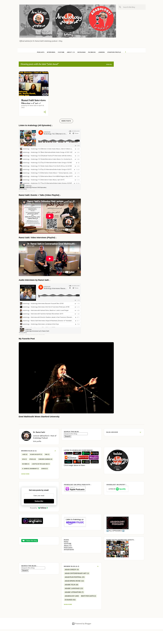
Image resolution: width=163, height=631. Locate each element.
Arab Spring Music (73, 581)
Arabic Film (70, 585)
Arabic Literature (73, 592)
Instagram (81, 52)
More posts (66, 121)
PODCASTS (40, 52)
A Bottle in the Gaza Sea (40, 464)
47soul (32, 459)
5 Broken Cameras (45, 459)
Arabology (70, 596)
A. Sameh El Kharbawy (30, 468)
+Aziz (24, 454)
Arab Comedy (70, 570)
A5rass (44, 468)
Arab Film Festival (73, 577)
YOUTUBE (61, 52)
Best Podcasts (87, 596)
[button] (44, 112)
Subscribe (39, 501)
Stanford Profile (114, 52)
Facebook (92, 52)
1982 (47, 454)
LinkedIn (101, 52)
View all (109, 64)
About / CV (71, 52)
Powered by (33, 508)
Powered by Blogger (83, 624)
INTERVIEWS (51, 52)
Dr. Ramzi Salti (39, 432)
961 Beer (25, 464)
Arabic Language (72, 588)
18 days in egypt (36, 454)
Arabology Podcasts (30, 191)
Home (66, 542)
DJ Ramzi (68, 600)
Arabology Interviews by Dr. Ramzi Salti (35, 334)
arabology (21, 191)
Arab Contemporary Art (75, 573)
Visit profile (37, 441)
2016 (24, 459)
